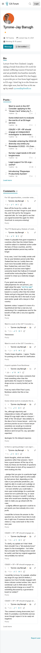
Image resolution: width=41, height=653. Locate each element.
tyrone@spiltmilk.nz (22, 89)
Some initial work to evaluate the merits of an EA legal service (21, 120)
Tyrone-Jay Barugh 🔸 (17, 201)
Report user (36, 638)
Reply (7, 223)
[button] (6, 201)
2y (5, 331)
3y (5, 408)
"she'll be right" (27, 287)
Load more (7, 180)
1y (28, 201)
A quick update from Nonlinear (17, 365)
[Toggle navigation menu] (3, 4)
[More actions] (35, 113)
